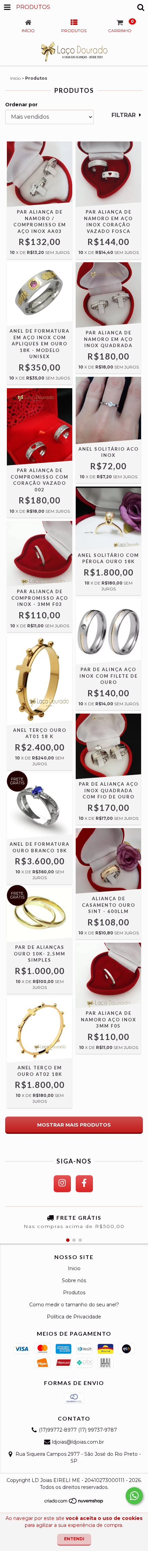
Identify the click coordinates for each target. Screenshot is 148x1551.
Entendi (74, 1538)
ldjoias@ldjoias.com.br (78, 1442)
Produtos (74, 1292)
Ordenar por (21, 104)
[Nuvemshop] (74, 1502)
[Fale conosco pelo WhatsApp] (134, 1495)
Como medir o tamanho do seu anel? (74, 1305)
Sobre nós (74, 1280)
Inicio (74, 1268)
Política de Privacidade (74, 1317)
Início (15, 78)
